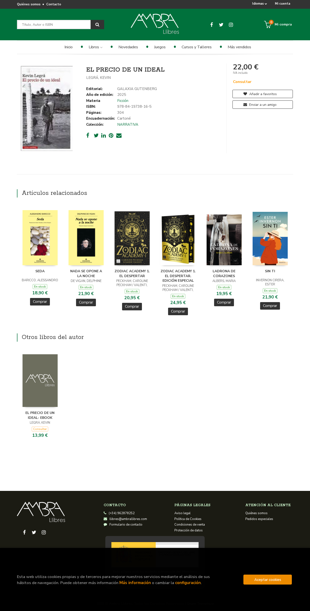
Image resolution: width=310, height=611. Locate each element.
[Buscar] (97, 24)
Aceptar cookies (267, 579)
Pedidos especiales (259, 519)
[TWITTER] (221, 24)
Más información (135, 583)
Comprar (40, 301)
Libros (94, 47)
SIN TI (270, 271)
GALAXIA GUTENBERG (137, 88)
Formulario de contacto (125, 524)
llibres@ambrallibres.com (128, 519)
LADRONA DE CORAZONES (224, 273)
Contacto (53, 4)
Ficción (122, 100)
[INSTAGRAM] (231, 24)
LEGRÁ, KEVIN (98, 77)
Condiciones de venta (189, 524)
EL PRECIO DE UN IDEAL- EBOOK (39, 415)
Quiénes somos (28, 4)
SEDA (40, 271)
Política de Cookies (188, 519)
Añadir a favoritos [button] (262, 94)
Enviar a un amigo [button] (262, 104)
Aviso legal (182, 513)
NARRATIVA (127, 124)
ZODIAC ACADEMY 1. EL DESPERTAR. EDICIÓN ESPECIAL (178, 276)
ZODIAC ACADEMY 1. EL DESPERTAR (132, 273)
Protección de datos (188, 530)
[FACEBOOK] (212, 24)
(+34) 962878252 (122, 513)
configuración (188, 583)
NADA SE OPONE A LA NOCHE (86, 273)
